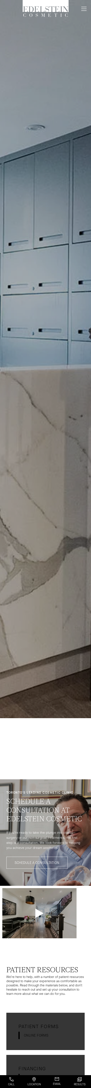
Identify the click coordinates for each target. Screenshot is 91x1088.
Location (34, 1084)
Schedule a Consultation (37, 862)
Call (11, 1084)
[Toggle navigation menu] (83, 9)
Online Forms (36, 1035)
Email (57, 1084)
